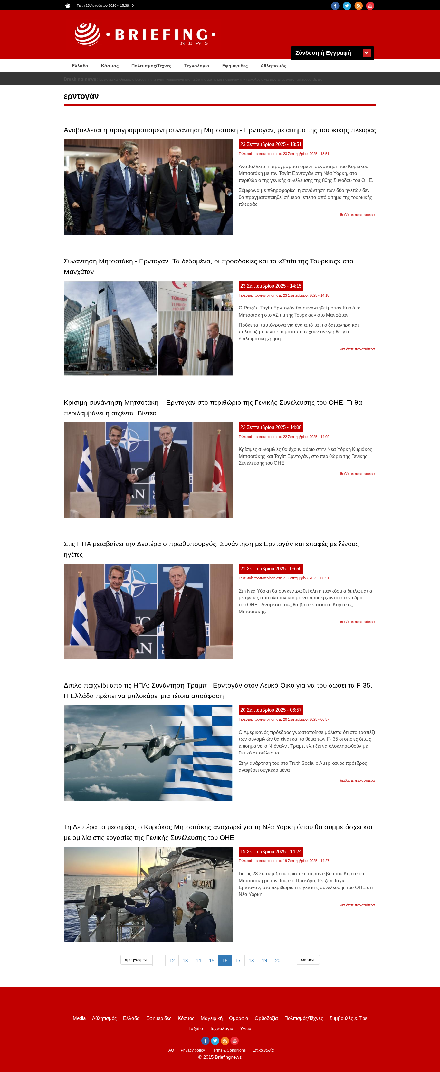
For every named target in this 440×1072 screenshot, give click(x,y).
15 (211, 960)
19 (264, 960)
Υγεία (246, 1028)
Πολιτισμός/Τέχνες (151, 65)
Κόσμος (110, 65)
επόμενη (308, 959)
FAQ (170, 1050)
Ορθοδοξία (266, 1018)
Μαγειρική (212, 1018)
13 (185, 960)
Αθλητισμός (273, 65)
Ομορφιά (238, 1018)
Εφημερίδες (235, 65)
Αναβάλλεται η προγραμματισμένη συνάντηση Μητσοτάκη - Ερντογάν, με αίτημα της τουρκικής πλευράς (220, 130)
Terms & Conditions (229, 1050)
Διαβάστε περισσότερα (357, 215)
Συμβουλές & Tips (349, 1018)
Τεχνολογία (196, 65)
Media (79, 1018)
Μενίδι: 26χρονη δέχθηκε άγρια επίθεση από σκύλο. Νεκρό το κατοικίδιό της (158, 79)
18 (251, 960)
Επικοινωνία (263, 1050)
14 (198, 960)
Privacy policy (193, 1050)
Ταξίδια (195, 1028)
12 (172, 960)
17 (238, 960)
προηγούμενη (136, 959)
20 (277, 960)
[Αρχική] (146, 34)
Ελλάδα (80, 65)
